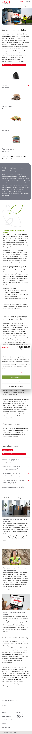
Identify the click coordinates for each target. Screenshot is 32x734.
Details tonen (24, 372)
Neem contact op (7, 450)
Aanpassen (15, 382)
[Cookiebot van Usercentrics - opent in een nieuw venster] (23, 348)
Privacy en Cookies (6, 716)
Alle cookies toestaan (16, 377)
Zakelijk (21, 1)
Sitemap (4, 724)
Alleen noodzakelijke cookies (16, 386)
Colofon (4, 712)
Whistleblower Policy (7, 720)
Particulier (28, 1)
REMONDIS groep (6, 727)
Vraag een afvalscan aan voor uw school (14, 65)
